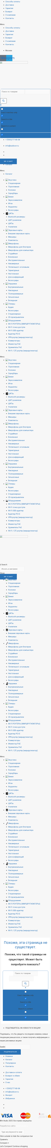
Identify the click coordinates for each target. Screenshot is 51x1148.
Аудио (11, 307)
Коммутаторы (14, 341)
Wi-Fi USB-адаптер (16, 330)
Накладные (13, 290)
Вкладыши (12, 300)
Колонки (12, 190)
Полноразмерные (15, 294)
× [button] (8, 1143)
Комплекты (13, 240)
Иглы (10, 203)
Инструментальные (16, 260)
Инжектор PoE (14, 344)
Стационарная (14, 183)
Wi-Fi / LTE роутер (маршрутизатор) (23, 351)
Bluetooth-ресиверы (16, 217)
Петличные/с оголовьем (18, 267)
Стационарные (14, 314)
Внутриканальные (15, 287)
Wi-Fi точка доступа (16, 327)
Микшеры (12, 237)
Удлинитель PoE (15, 347)
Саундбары (13, 193)
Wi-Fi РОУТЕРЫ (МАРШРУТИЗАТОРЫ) (24, 324)
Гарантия (9, 8)
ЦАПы (10, 223)
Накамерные (13, 263)
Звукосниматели (15, 200)
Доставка (9, 5)
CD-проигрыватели (16, 317)
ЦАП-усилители (14, 220)
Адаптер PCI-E (14, 334)
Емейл (2, 1047)
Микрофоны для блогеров (19, 247)
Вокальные (13, 257)
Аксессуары (13, 210)
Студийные (13, 253)
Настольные (13, 274)
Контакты (9, 18)
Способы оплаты (12, 1)
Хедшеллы (12, 207)
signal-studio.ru (22, 1126)
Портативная (13, 187)
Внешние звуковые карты (19, 233)
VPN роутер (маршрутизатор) (20, 337)
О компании (10, 15)
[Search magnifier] (3, 100)
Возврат (8, 11)
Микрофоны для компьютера (20, 250)
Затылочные (13, 297)
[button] (25, 24)
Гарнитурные (13, 270)
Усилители (12, 227)
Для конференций (16, 277)
